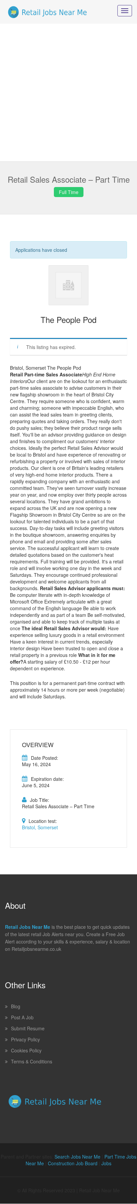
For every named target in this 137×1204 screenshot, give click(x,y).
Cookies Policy (26, 1050)
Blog (15, 1006)
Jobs (106, 1163)
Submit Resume (28, 1028)
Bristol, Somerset (40, 827)
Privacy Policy (25, 1039)
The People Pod (68, 319)
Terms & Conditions (31, 1061)
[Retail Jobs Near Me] (47, 12)
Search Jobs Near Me (77, 1156)
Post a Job (22, 1017)
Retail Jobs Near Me (27, 926)
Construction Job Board (72, 1163)
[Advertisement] (68, 92)
